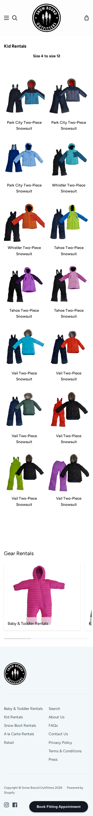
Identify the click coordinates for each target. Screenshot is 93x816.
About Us (56, 717)
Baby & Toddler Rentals (23, 708)
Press (53, 759)
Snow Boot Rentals (20, 725)
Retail (9, 742)
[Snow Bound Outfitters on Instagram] (6, 804)
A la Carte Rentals (19, 734)
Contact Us (58, 734)
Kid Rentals (13, 717)
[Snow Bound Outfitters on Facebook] (14, 804)
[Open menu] (6, 18)
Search (54, 708)
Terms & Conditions (65, 751)
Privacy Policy (60, 742)
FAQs (53, 725)
